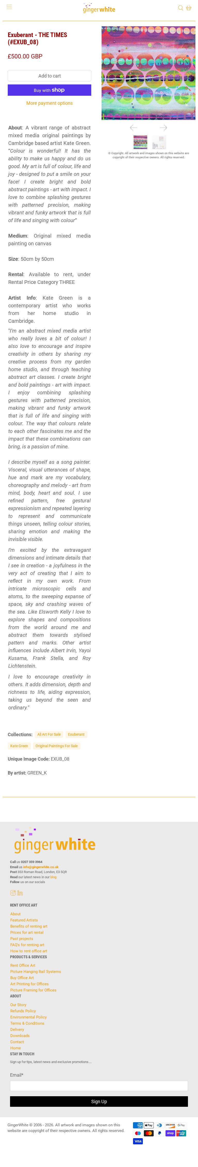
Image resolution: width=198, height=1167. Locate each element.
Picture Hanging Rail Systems (35, 971)
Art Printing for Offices (29, 984)
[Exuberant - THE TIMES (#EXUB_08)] (148, 73)
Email (16, 1075)
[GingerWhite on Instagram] (13, 894)
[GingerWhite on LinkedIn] (20, 894)
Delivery (17, 1029)
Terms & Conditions (27, 1023)
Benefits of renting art (28, 926)
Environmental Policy (28, 1017)
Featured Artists (24, 920)
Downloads (20, 1035)
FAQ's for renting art (27, 945)
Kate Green (19, 746)
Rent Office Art (22, 965)
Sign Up (99, 1101)
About (15, 914)
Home (15, 1048)
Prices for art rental (27, 932)
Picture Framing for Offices (33, 990)
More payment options (49, 103)
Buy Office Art (22, 978)
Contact (17, 1042)
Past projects (21, 938)
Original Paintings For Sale (57, 746)
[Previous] (133, 128)
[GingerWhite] (99, 7)
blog (53, 877)
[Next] (163, 128)
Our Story (18, 1005)
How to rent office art (28, 951)
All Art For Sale (49, 734)
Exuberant (76, 734)
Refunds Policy (23, 1011)
